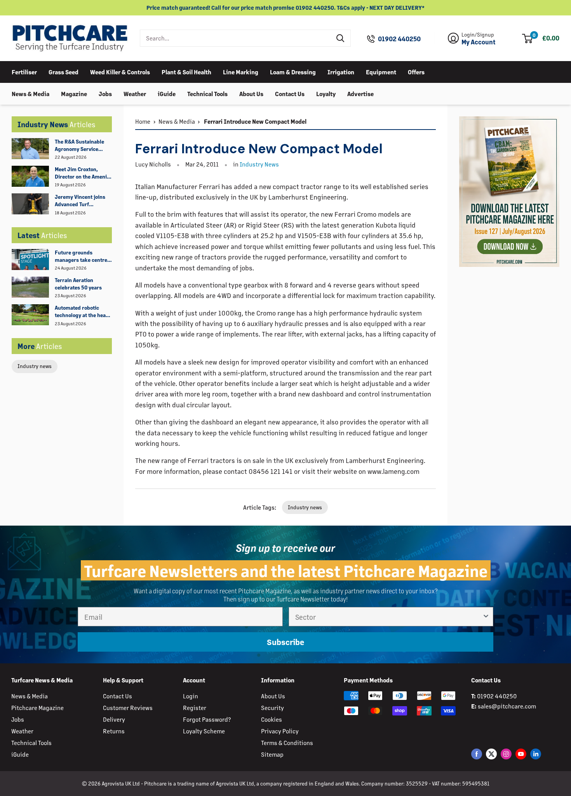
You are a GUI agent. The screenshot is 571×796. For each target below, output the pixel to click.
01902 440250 (399, 39)
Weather (135, 93)
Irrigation (340, 71)
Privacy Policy (280, 731)
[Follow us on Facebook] (476, 753)
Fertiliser (24, 71)
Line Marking (240, 71)
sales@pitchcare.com (507, 706)
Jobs (105, 93)
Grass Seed (63, 71)
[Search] (340, 38)
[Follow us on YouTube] (520, 753)
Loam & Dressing (293, 71)
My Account (478, 42)
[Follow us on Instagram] (506, 753)
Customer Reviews (128, 707)
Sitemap (272, 754)
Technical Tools (207, 93)
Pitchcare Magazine (37, 707)
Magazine (74, 93)
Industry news (34, 366)
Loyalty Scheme (204, 731)
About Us (251, 93)
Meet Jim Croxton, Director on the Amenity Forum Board (83, 173)
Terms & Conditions (287, 742)
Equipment (381, 71)
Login (190, 696)
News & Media (30, 93)
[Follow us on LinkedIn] (535, 753)
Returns (114, 731)
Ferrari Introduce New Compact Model (254, 121)
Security (272, 707)
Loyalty (326, 93)
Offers (416, 71)
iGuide (167, 93)
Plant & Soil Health (186, 71)
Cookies (271, 719)
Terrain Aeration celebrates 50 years (78, 284)
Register (194, 707)
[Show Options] (486, 616)
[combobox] (235, 38)
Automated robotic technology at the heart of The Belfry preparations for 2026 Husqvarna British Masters (82, 311)
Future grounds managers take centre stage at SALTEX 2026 (81, 256)
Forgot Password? (207, 719)
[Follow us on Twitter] (491, 753)
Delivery (114, 719)
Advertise (360, 93)
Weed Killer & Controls (120, 71)
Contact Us (290, 93)
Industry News (259, 164)
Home (142, 121)
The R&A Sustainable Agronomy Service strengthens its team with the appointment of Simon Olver (83, 145)
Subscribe (285, 641)
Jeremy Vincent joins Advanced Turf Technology (80, 200)
